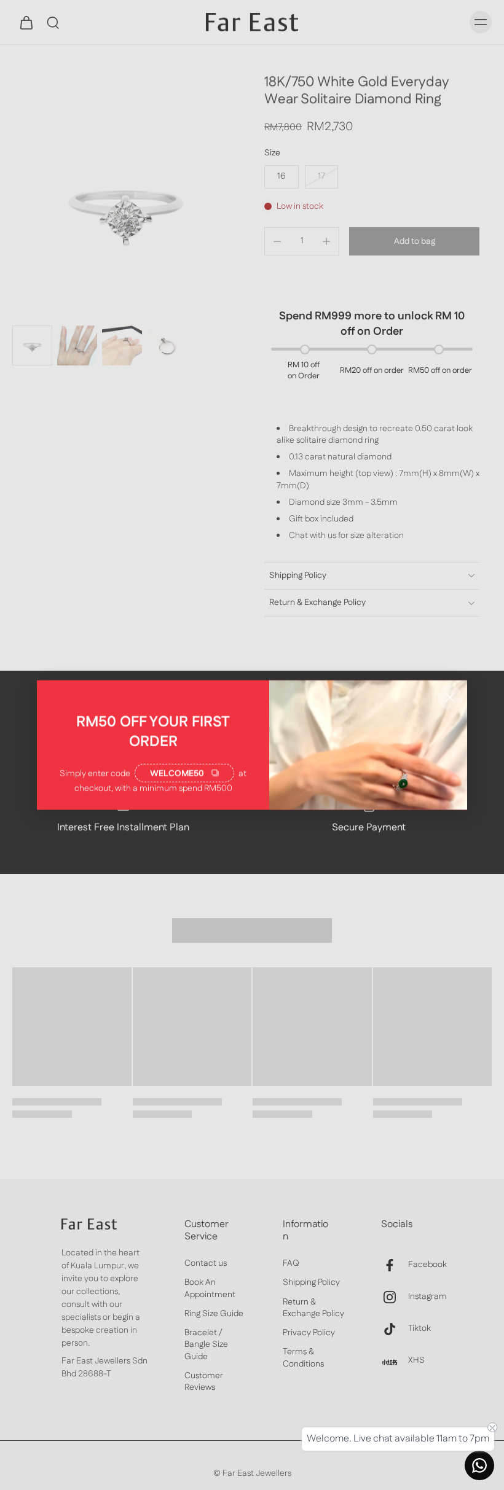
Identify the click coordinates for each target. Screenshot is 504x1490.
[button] (414, 241)
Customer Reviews (203, 1382)
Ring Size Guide (213, 1314)
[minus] (277, 241)
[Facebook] (394, 1265)
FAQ (291, 1264)
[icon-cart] (25, 22)
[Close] (450, 697)
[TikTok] (394, 1329)
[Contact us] (479, 1465)
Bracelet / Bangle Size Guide (206, 1345)
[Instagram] (394, 1297)
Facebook (427, 1265)
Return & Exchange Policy (313, 1308)
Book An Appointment (209, 1289)
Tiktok (419, 1329)
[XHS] (394, 1361)
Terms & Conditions (303, 1358)
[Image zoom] (126, 207)
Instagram (427, 1297)
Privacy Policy (309, 1334)
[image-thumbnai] (32, 345)
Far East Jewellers (256, 1474)
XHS (416, 1361)
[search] (52, 22)
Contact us (205, 1264)
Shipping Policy (311, 1283)
